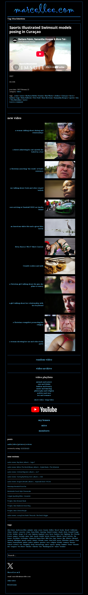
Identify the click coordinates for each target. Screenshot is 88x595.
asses (22, 96)
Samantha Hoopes (61, 98)
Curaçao (64, 96)
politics (36, 542)
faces (71, 96)
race (48, 542)
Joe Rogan (24, 538)
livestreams (12, 585)
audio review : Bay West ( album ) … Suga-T (21, 462)
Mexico (68, 538)
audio (9, 444)
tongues (14, 546)
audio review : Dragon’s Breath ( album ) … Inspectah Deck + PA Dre (29, 482)
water (25, 100)
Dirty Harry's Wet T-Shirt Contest (29, 247)
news (46, 540)
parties (72, 540)
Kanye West (41, 538)
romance (66, 542)
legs (17, 98)
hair (31, 536)
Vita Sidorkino (16, 100)
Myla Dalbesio (26, 98)
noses (59, 540)
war (40, 546)
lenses (59, 538)
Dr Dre (9, 534)
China (9, 532)
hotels (47, 536)
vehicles (35, 546)
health (41, 536)
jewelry (70, 536)
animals (30, 530)
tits (77, 98)
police (31, 542)
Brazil (67, 530)
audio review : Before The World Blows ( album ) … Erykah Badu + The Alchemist (33, 467)
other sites (11, 581)
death (61, 532)
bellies (51, 530)
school (9, 544)
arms (16, 96)
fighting (67, 534)
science (16, 544)
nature (35, 540)
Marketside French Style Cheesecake (19, 491)
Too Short (21, 546)
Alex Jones (11, 530)
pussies (42, 542)
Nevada (40, 540)
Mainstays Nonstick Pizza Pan (16, 486)
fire (72, 534)
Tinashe (76, 544)
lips (64, 538)
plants (25, 542)
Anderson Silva (21, 530)
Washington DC (48, 546)
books (62, 530)
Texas (70, 544)
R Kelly (59, 542)
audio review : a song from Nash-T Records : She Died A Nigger (27, 515)
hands (36, 536)
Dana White (35, 532)
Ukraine (28, 546)
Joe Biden (16, 538)
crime (28, 532)
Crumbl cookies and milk (33, 266)
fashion (12, 98)
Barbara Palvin (31, 96)
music (29, 540)
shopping (26, 544)
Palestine (65, 540)
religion (53, 542)
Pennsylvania (17, 542)
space (47, 544)
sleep (32, 544)
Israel (65, 536)
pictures (21, 444)
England (41, 534)
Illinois (59, 536)
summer (64, 544)
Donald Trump (73, 532)
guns (27, 536)
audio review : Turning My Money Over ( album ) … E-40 (25, 477)
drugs (21, 534)
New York (36, 98)
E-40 (25, 534)
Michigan (17, 540)
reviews (29, 444)
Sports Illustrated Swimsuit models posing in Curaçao (40, 29)
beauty (41, 96)
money (24, 540)
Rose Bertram (47, 98)
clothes (57, 96)
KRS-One (49, 538)
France (9, 536)
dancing (43, 532)
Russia (72, 542)
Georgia (22, 536)
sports (71, 98)
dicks (65, 532)
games (15, 536)
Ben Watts (49, 96)
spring (58, 544)
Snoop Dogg (39, 544)
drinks (15, 534)
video (19, 92)
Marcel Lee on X (13, 572)
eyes (47, 534)
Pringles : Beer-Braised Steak (16, 501)
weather (63, 546)
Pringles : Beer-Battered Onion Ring (18, 506)
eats (29, 534)
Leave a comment (16, 102)
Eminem (35, 534)
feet (62, 534)
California (73, 530)
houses (53, 536)
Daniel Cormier (52, 532)
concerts (22, 532)
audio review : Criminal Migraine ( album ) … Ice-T (23, 472)
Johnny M (32, 538)
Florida (76, 534)
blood (57, 530)
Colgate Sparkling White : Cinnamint (18, 496)
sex (21, 544)
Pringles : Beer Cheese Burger (17, 511)
